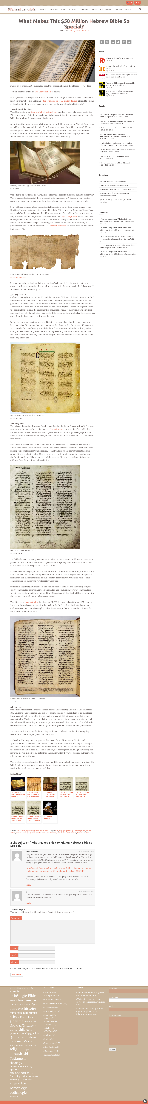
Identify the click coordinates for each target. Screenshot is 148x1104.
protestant (15, 1033)
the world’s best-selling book (44, 112)
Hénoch (23, 1017)
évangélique (14, 1096)
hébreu (88, 831)
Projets (47, 1039)
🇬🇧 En (129, 3)
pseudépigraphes (30, 1033)
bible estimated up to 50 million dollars (59, 101)
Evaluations (49, 1007)
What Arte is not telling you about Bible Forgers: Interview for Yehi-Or (118, 221)
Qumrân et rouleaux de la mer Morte (42, 833)
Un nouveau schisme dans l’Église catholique (118, 189)
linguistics (22, 1076)
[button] (145, 1101)
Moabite (27, 1022)
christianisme (26, 1000)
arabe (31, 988)
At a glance (50, 995)
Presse (48, 1025)
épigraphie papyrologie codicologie (70, 831)
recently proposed (58, 226)
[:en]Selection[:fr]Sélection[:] (26, 831)
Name (14, 948)
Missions (54, 9)
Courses (94, 9)
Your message (115, 1015)
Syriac (27, 1050)
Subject (112, 1006)
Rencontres (49, 1055)
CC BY (25, 277)
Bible (56, 831)
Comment (16, 918)
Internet (38, 831)
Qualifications (50, 1047)
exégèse (33, 1004)
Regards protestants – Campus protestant (23, 1045)
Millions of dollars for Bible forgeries (119, 58)
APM (26, 988)
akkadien (20, 988)
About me (43, 9)
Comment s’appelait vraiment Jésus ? (115, 185)
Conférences (50, 999)
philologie (26, 833)
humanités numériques (23, 1012)
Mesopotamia (33, 1076)
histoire (12, 833)
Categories (83, 9)
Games (48, 1018)
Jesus (12, 1076)
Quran (20, 1080)
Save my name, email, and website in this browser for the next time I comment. (47, 968)
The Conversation (43, 92)
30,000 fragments (69, 216)
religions (57, 833)
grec (83, 831)
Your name (114, 988)
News (63, 9)
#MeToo (12, 988)
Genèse (13, 1009)
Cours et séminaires (53, 1003)
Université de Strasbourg (21, 1066)
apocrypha (16, 1069)
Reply (28, 885)
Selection (48, 992)
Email (14, 955)
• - (115, 136)
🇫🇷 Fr (137, 3)
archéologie (18, 996)
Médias (47, 1015)
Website (14, 962)
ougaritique (13, 1030)
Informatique (50, 1011)
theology (16, 1063)
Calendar (72, 9)
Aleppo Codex (31, 602)
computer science (19, 1072)
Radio (48, 1028)
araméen (15, 991)
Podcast (47, 1035)
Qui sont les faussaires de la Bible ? (113, 182)
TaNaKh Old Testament (68, 833)
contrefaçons (16, 1004)
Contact (128, 9)
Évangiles (28, 1079)
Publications (45, 831)
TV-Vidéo (49, 1031)
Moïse (33, 1022)
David (26, 1004)
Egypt (32, 1073)
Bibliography (105, 9)
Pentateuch (13, 1080)
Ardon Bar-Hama (16, 277)
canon (12, 1001)
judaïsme (19, 833)
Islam (30, 1017)
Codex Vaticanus (55, 429)
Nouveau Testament (23, 1025)
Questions (118, 9)
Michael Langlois (21, 9)
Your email (113, 997)
